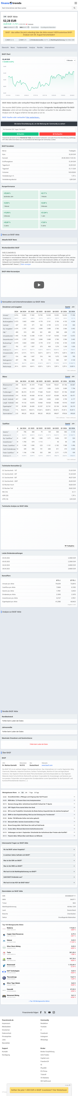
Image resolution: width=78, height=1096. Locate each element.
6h (19, 793)
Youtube (44, 1026)
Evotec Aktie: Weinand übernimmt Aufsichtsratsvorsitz (25, 829)
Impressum (6, 1023)
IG (41, 1064)
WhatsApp (44, 1040)
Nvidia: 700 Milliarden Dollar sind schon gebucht (23, 818)
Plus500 (43, 1068)
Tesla (9, 952)
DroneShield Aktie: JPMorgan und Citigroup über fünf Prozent (28, 797)
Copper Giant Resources (15, 934)
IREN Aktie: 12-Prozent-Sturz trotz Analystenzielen (24, 800)
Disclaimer (6, 1030)
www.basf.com (47, 765)
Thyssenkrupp (12, 977)
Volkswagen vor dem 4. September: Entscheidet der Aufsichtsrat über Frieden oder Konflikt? (37, 832)
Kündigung (6, 1055)
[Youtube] (49, 1012)
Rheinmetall (11, 965)
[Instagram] (54, 1012)
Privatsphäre (6, 1036)
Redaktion (44, 1023)
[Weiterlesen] (74, 797)
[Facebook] (41, 1012)
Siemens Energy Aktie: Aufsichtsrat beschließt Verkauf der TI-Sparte (30, 804)
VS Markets (45, 1078)
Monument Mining (13, 995)
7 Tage (31, 793)
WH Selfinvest (46, 1081)
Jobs (4, 1040)
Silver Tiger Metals (13, 983)
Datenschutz (6, 1033)
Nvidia (9, 958)
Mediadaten (6, 1026)
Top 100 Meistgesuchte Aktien (40, 1001)
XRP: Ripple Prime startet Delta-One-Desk (21, 807)
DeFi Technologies (13, 971)
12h (22, 793)
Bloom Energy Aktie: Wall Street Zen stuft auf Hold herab (26, 825)
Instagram (44, 1036)
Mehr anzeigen (26, 264)
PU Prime (44, 1071)
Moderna (10, 928)
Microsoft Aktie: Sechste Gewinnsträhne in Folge (23, 822)
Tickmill (43, 1074)
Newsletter (6, 1043)
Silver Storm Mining (14, 946)
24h (26, 793)
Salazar (9, 940)
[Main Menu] (76, 3)
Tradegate (30, 24)
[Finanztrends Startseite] (11, 4)
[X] (45, 1012)
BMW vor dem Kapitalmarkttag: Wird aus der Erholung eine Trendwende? (31, 815)
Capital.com (45, 1058)
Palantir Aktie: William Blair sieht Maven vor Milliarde (25, 836)
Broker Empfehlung (47, 1051)
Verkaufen (58, 134)
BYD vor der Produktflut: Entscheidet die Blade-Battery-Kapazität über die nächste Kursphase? (38, 811)
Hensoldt (10, 989)
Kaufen (21, 134)
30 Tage (36, 793)
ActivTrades (45, 1055)
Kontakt (5, 1051)
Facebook (44, 1033)
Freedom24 (45, 1061)
